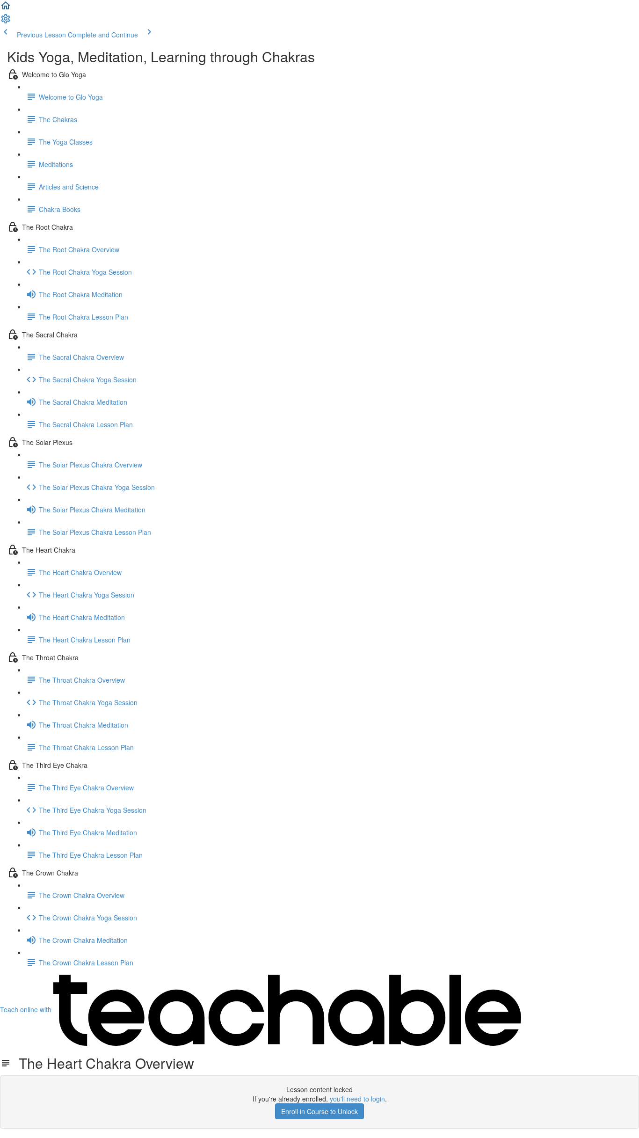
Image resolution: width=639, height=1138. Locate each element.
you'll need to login (357, 1098)
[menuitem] (5, 21)
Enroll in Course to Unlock (319, 1111)
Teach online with (26, 1009)
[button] (5, 8)
